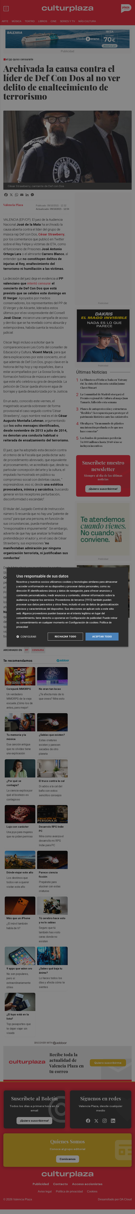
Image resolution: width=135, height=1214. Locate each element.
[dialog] (67, 607)
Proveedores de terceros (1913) (73, 599)
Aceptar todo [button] (102, 636)
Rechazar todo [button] (65, 636)
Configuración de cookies (83, 622)
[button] (26, 637)
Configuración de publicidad (85, 618)
